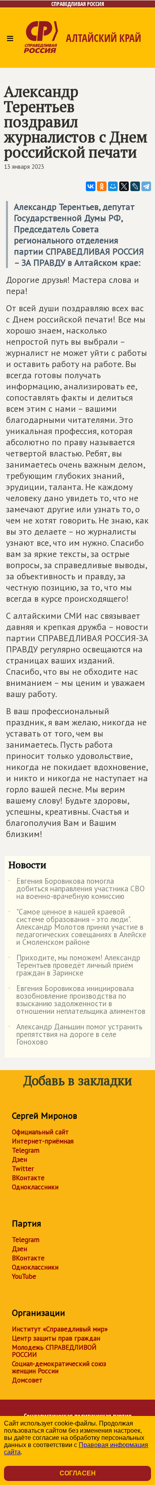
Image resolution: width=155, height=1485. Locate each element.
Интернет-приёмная (43, 1141)
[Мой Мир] (113, 186)
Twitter (23, 1168)
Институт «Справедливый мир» (60, 1329)
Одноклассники (35, 1187)
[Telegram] (146, 186)
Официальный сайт (40, 1131)
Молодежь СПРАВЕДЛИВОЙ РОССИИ (54, 1351)
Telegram (25, 1150)
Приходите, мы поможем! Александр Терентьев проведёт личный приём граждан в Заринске (74, 965)
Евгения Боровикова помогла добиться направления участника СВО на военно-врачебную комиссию (76, 889)
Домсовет (27, 1380)
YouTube (24, 1276)
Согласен (78, 1473)
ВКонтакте (28, 1177)
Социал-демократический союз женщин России (59, 1367)
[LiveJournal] (135, 186)
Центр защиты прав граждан (56, 1338)
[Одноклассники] (102, 186)
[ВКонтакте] (90, 186)
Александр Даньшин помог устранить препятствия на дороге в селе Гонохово (75, 1035)
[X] (124, 186)
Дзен (19, 1159)
